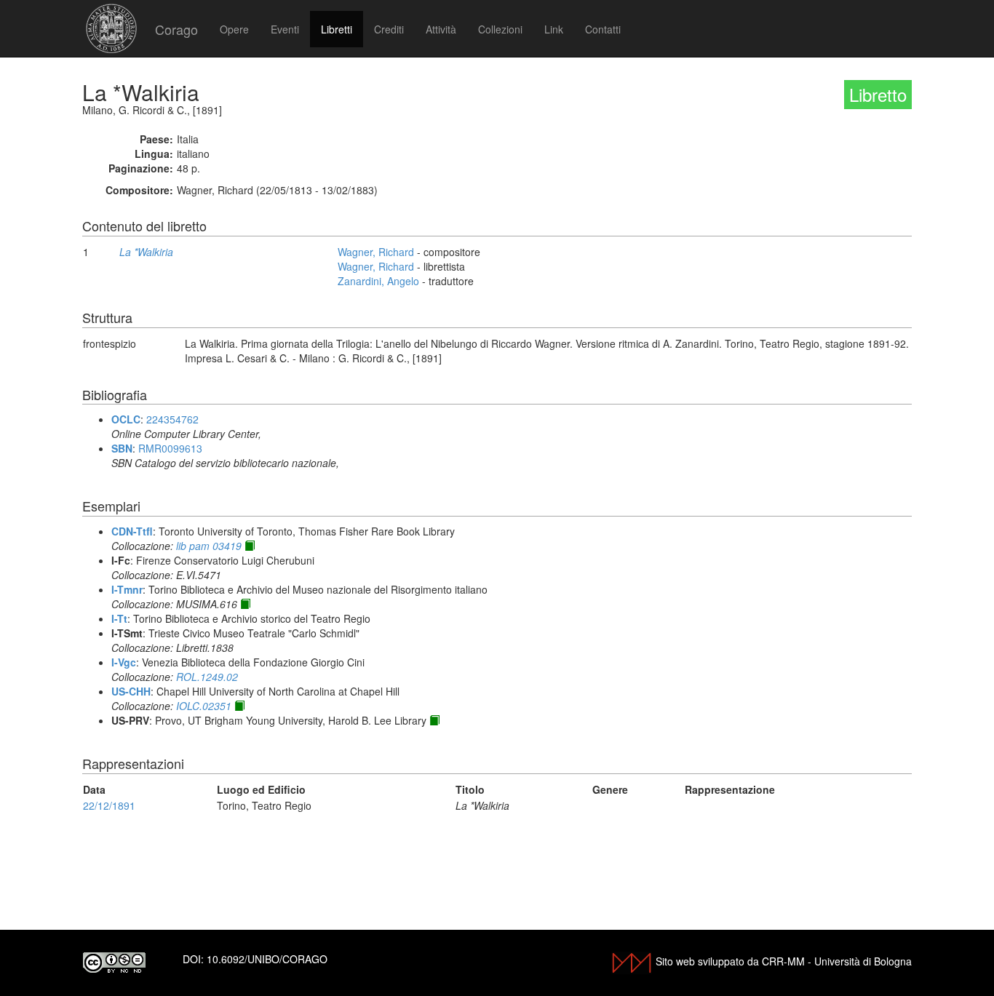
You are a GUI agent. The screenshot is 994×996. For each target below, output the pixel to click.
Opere (234, 29)
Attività (441, 29)
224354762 (172, 419)
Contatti (603, 29)
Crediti (389, 29)
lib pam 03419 (209, 545)
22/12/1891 (109, 805)
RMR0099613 (170, 448)
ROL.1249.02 (207, 676)
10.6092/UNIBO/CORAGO (267, 959)
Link (553, 29)
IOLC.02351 (203, 705)
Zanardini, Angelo (378, 281)
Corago (176, 29)
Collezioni (500, 29)
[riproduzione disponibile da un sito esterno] (249, 545)
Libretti (336, 29)
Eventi (285, 29)
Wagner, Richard (376, 251)
